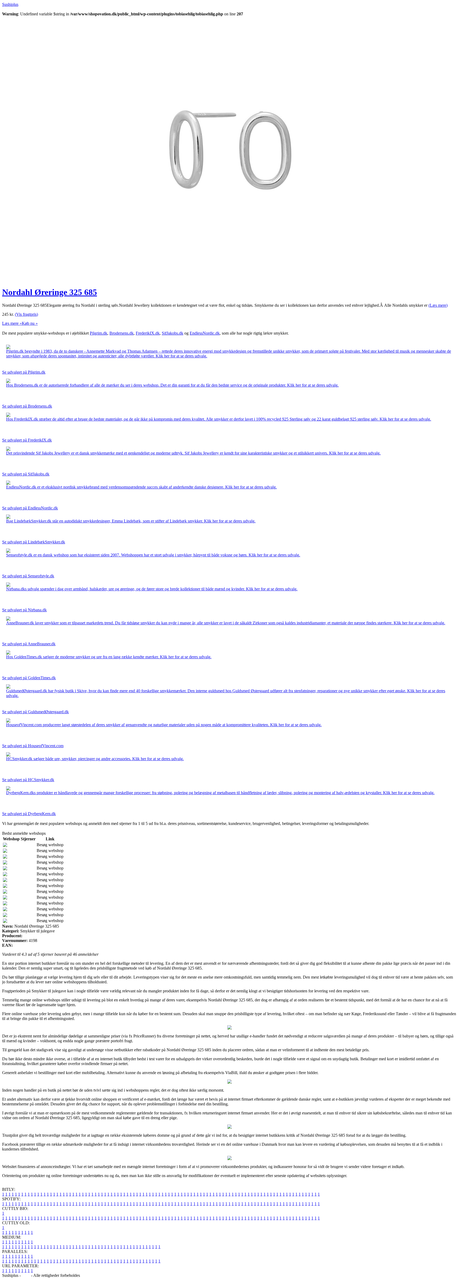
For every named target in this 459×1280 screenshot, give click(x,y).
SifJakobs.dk (172, 333)
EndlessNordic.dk (205, 333)
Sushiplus (10, 4)
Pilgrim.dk (98, 333)
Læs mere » (12, 323)
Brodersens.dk (121, 333)
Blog (26, 1275)
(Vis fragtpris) (26, 314)
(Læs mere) (438, 305)
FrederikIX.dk (148, 333)
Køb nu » (30, 323)
